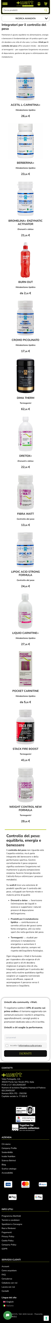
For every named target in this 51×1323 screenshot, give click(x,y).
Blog (4, 1164)
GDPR (4, 1248)
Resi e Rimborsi (9, 1228)
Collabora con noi (9, 1282)
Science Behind (9, 1160)
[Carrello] (45, 3)
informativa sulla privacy (30, 1045)
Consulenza (7, 1278)
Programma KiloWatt (11, 1216)
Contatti (5, 1291)
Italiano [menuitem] (10, 1305)
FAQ (4, 1274)
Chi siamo (6, 1144)
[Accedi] (39, 3)
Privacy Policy (8, 1236)
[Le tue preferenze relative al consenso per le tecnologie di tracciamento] (46, 1318)
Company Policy (9, 1244)
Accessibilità (7, 1172)
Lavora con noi (8, 1287)
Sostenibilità (7, 1152)
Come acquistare (9, 1270)
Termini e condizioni (10, 1220)
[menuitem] (8, 1302)
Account (5, 1266)
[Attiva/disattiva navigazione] (5, 3)
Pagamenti (7, 1232)
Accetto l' (26, 1045)
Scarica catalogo (9, 1168)
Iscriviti (25, 1053)
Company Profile (9, 1148)
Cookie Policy (8, 1240)
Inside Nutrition (8, 1156)
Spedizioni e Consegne (12, 1224)
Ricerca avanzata (26, 18)
